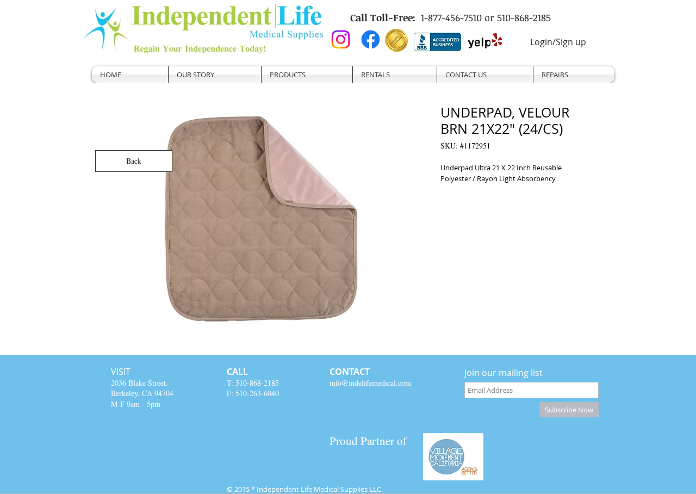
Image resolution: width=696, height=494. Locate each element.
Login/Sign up (558, 42)
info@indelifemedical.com (370, 383)
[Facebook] (370, 39)
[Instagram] (340, 39)
